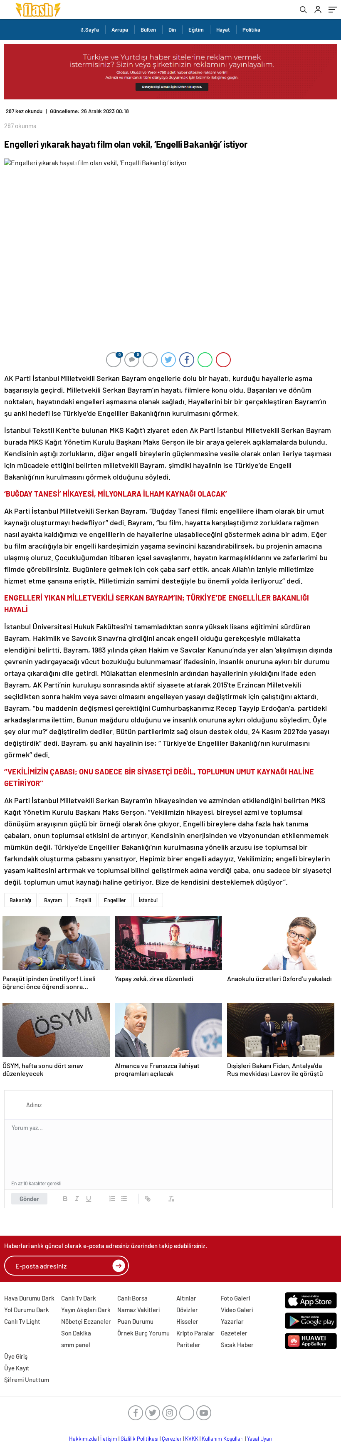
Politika (251, 29)
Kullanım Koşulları (223, 1438)
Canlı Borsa (132, 1298)
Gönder (29, 1198)
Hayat (223, 29)
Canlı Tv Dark (78, 1298)
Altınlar (186, 1298)
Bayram (53, 900)
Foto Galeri (235, 1298)
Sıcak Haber (237, 1344)
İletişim (108, 1438)
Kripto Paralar (195, 1333)
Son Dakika (76, 1333)
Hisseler (187, 1321)
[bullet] (124, 1199)
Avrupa (119, 29)
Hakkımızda (83, 1438)
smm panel (75, 1344)
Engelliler (115, 900)
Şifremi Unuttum (26, 1379)
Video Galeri (237, 1309)
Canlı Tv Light (22, 1321)
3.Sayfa (90, 29)
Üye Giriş (15, 1356)
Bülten (148, 29)
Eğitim (196, 29)
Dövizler (187, 1309)
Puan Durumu (135, 1321)
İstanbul (148, 900)
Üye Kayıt (17, 1368)
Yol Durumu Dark (26, 1309)
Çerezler (172, 1438)
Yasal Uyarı (259, 1438)
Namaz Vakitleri (138, 1309)
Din (172, 29)
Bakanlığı (20, 900)
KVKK (191, 1438)
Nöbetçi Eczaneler (86, 1321)
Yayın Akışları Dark (86, 1309)
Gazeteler (234, 1333)
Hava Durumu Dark (29, 1298)
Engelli (83, 900)
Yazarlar (232, 1321)
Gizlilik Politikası (139, 1438)
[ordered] (112, 1199)
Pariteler (188, 1344)
